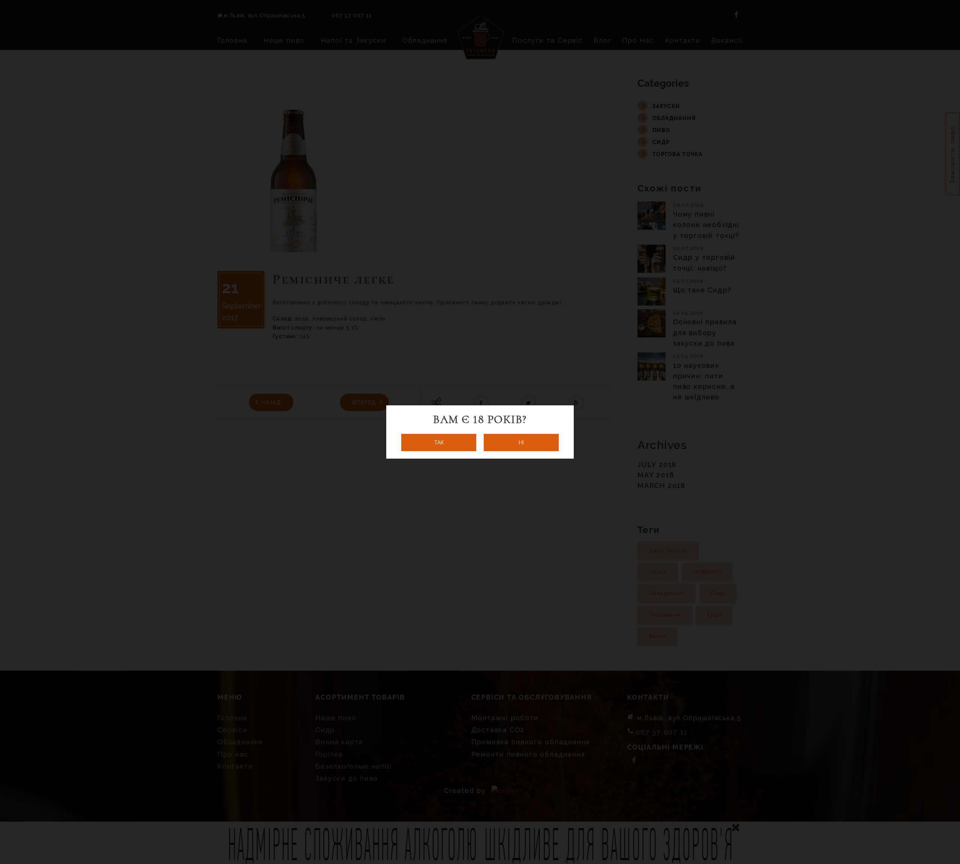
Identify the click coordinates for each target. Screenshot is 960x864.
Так (439, 443)
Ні (521, 443)
